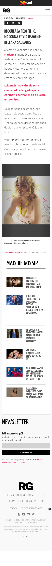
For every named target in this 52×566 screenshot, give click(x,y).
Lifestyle (41, 495)
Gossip (31, 18)
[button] (44, 200)
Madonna (10, 54)
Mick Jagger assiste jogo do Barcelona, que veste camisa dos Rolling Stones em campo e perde (34, 374)
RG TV (12, 501)
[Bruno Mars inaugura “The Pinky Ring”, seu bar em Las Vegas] (14, 286)
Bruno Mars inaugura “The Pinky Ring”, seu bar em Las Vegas (33, 282)
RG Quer (39, 501)
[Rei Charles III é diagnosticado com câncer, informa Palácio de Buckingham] (14, 337)
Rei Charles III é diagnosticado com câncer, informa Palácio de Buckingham (34, 335)
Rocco (43, 252)
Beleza (10, 495)
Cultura (21, 495)
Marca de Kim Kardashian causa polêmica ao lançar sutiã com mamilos (34, 392)
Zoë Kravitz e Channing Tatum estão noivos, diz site (33, 354)
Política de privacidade (31, 508)
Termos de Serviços (20, 463)
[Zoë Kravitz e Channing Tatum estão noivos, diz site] (14, 357)
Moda (30, 495)
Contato (13, 508)
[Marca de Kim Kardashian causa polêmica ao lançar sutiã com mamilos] (14, 396)
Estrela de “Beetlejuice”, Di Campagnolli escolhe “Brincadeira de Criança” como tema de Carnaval (34, 304)
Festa (29, 501)
